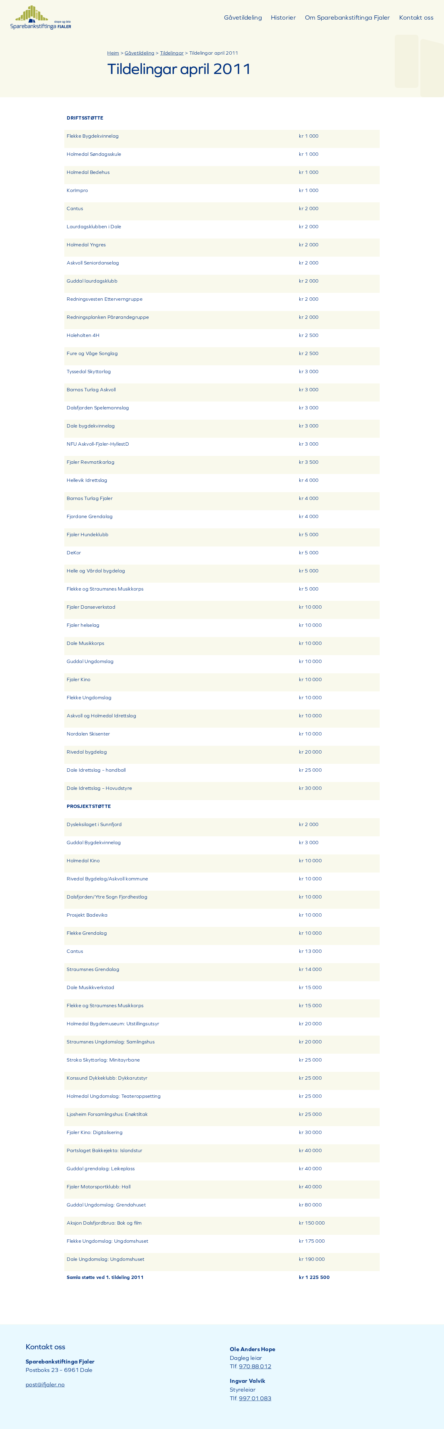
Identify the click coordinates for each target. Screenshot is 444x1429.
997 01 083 (255, 1398)
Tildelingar (172, 53)
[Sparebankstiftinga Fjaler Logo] (41, 8)
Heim (113, 53)
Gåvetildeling (139, 53)
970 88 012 (255, 1366)
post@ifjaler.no (45, 1384)
